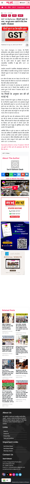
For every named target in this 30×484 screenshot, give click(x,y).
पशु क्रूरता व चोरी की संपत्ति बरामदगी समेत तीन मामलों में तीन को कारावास (22, 372)
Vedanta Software (24, 482)
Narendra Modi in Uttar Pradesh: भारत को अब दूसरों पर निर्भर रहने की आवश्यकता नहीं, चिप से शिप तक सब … (15, 147)
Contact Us (6, 433)
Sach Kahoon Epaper (8, 446)
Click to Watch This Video (15, 179)
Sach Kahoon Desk (15, 169)
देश (5, 7)
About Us (6, 431)
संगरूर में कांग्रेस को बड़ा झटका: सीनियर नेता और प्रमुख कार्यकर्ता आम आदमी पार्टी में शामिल (8, 349)
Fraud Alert (21, 7)
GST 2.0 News (6, 153)
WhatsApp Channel (8, 450)
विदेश (9, 7)
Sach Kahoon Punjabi (8, 448)
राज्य (5, 13)
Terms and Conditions (9, 438)
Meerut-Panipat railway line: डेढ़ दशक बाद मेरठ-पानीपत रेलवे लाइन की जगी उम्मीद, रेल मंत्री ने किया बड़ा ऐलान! (22, 394)
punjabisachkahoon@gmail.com (12, 469)
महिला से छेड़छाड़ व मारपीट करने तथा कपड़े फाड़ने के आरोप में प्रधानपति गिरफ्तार (7, 327)
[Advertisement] (15, 291)
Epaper (23, 3)
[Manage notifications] (3, 474)
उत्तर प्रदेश (10, 13)
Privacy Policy (7, 436)
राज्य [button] (13, 7)
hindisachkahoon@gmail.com (16, 467)
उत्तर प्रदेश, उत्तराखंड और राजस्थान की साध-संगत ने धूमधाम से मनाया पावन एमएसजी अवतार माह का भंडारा (22, 328)
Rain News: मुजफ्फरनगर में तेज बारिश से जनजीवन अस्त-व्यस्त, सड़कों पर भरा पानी (8, 373)
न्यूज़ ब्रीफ (20, 15)
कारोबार (14, 15)
